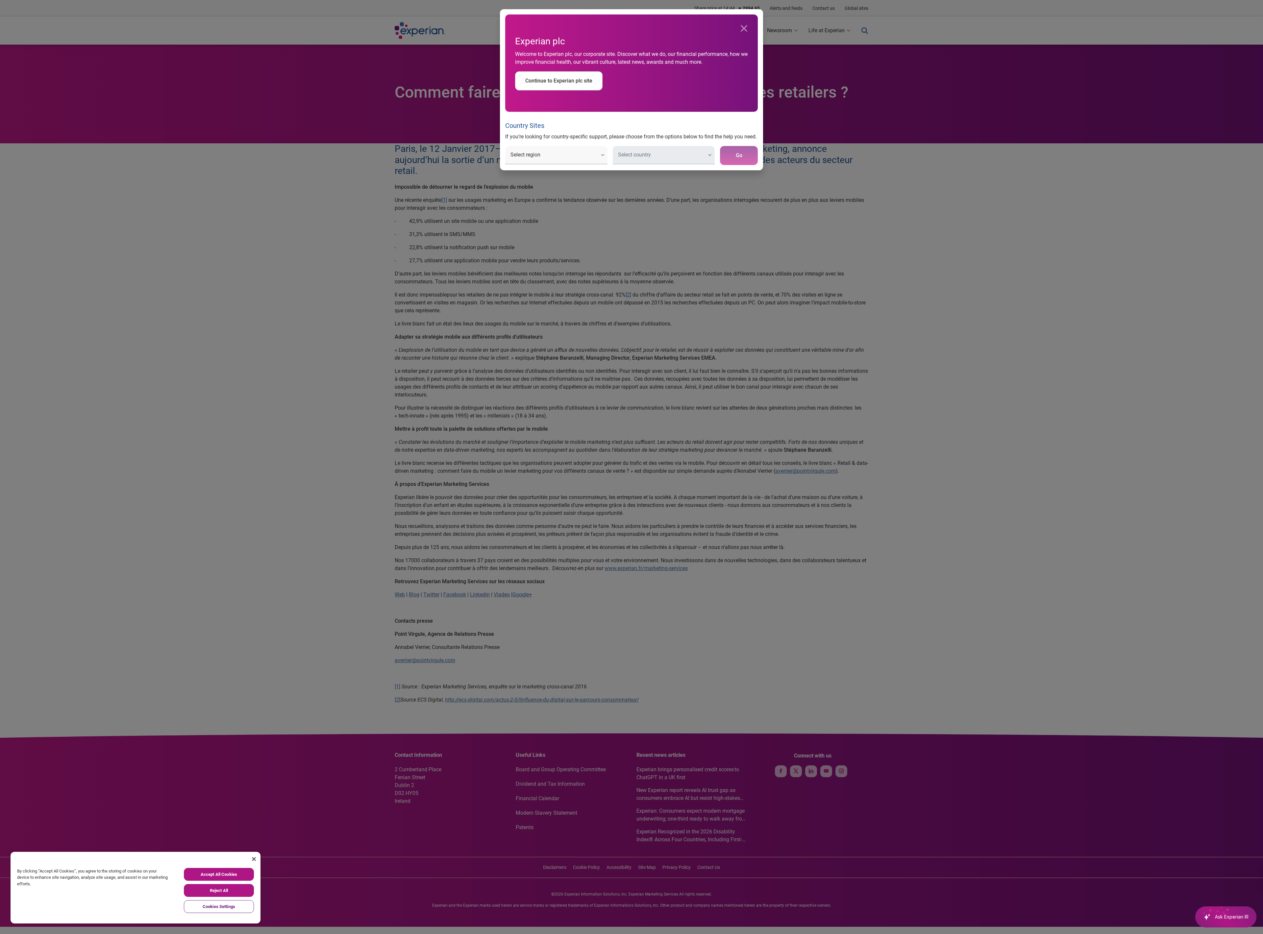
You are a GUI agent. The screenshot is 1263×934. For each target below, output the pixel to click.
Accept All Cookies (219, 874)
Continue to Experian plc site (558, 81)
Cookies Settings (219, 906)
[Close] (744, 28)
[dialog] (631, 467)
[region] (135, 887)
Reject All (219, 890)
